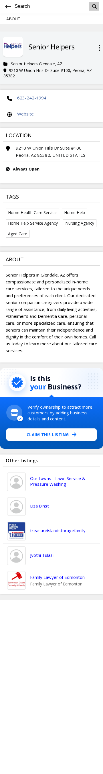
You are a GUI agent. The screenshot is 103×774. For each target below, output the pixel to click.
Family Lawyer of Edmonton (57, 577)
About (13, 18)
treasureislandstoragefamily (58, 530)
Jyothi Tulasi (42, 555)
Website (25, 114)
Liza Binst (39, 506)
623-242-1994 (31, 98)
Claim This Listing (48, 434)
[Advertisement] (51, 687)
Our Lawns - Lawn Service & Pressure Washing (57, 481)
